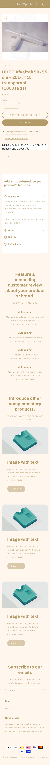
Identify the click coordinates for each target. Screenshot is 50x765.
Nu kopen (25, 123)
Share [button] (7, 157)
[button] (5, 4)
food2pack (14, 757)
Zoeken (8, 708)
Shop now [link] (16, 489)
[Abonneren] (42, 691)
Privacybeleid (42, 757)
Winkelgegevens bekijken (16, 138)
